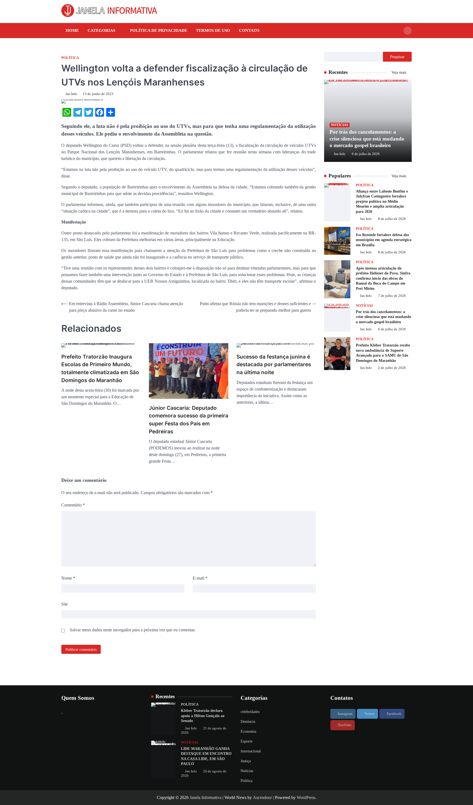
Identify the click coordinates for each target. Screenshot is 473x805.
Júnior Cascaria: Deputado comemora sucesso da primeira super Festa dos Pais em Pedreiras (188, 420)
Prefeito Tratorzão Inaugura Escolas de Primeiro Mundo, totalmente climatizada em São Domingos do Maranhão (100, 368)
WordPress (306, 797)
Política (70, 58)
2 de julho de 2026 (392, 368)
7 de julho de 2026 (392, 296)
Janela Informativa (205, 797)
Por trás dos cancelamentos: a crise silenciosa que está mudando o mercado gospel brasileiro (367, 138)
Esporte (246, 741)
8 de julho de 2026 (392, 219)
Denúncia (248, 722)
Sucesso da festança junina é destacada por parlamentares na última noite (273, 365)
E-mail (200, 578)
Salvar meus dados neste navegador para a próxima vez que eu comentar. (132, 630)
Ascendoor (262, 797)
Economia (248, 731)
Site (64, 604)
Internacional (251, 751)
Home (72, 30)
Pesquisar (397, 57)
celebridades (250, 712)
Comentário (73, 505)
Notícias (339, 125)
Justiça (246, 761)
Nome (68, 578)
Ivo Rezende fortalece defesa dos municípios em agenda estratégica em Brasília (383, 240)
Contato (249, 30)
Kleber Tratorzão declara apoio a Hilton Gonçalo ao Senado (202, 715)
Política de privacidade (158, 30)
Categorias (101, 30)
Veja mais (399, 72)
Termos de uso (213, 30)
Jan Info (71, 94)
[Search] (407, 31)
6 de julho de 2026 (366, 154)
